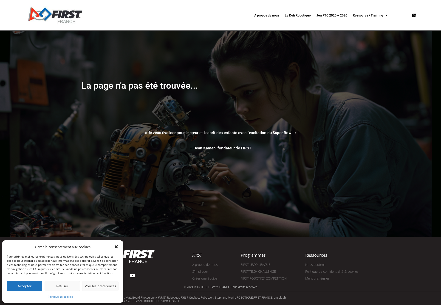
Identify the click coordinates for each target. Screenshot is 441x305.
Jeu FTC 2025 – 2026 (331, 15)
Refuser (62, 286)
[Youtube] (133, 276)
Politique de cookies (60, 297)
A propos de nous (266, 15)
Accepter (24, 286)
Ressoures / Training (368, 15)
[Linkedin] (414, 15)
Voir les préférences (100, 286)
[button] (116, 247)
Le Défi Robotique (298, 15)
